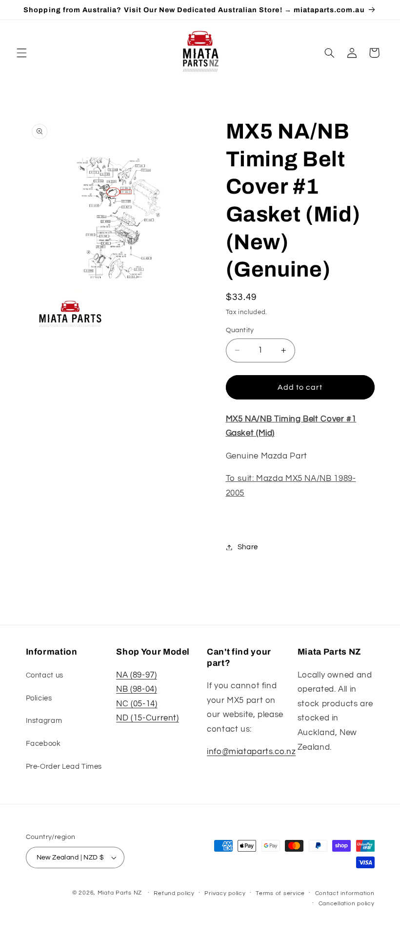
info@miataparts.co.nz (251, 751)
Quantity (240, 330)
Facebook (43, 743)
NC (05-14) (136, 703)
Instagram (44, 720)
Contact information (345, 893)
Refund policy (174, 893)
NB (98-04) (136, 689)
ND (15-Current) (147, 718)
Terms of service (280, 893)
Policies (39, 698)
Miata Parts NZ (120, 893)
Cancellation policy (347, 903)
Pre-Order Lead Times (64, 766)
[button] (21, 52)
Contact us (44, 675)
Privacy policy (224, 893)
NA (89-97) (136, 675)
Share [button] (248, 547)
